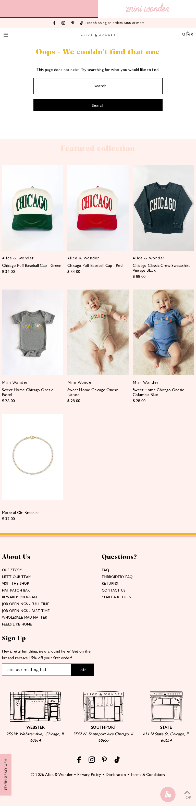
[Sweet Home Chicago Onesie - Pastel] (32, 332)
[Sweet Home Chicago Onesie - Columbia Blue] (163, 332)
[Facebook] (54, 23)
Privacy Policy (89, 774)
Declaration (116, 774)
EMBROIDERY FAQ (117, 577)
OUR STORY (12, 570)
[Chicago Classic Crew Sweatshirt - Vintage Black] (163, 208)
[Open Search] (183, 34)
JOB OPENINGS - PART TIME (26, 611)
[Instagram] (63, 23)
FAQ (105, 570)
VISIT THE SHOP (15, 583)
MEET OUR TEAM (16, 577)
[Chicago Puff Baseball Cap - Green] (32, 208)
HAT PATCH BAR (16, 590)
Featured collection (98, 148)
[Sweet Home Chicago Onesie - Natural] (98, 332)
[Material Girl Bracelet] (32, 457)
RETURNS (110, 583)
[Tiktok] (81, 23)
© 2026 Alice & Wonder (51, 774)
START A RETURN (117, 597)
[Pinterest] (72, 23)
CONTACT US (113, 590)
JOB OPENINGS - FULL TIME (26, 604)
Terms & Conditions (147, 774)
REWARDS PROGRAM (19, 597)
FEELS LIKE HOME (17, 624)
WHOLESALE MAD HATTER (24, 617)
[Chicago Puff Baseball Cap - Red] (98, 208)
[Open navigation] (21, 34)
